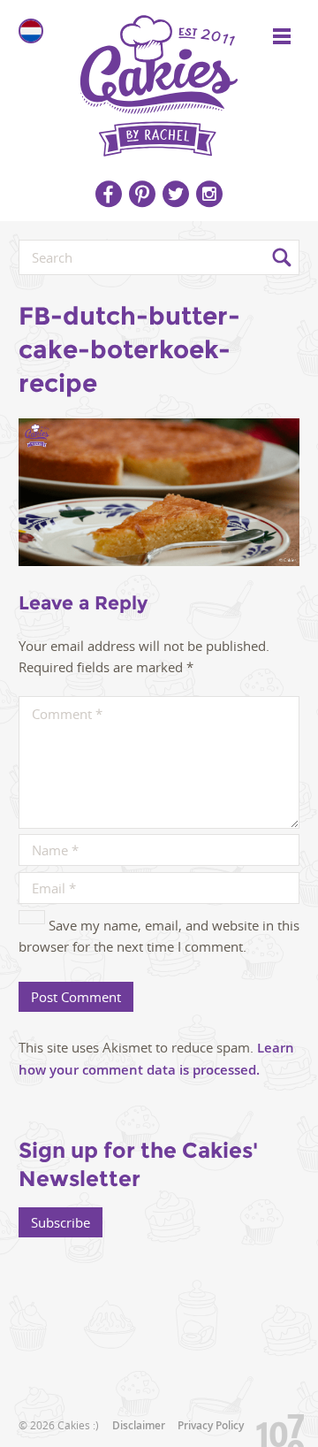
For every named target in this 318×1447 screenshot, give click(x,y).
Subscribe (60, 1222)
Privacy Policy (211, 1425)
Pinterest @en (142, 194)
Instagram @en (209, 194)
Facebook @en (109, 194)
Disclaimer (138, 1425)
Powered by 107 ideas (274, 1427)
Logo (159, 79)
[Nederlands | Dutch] (31, 31)
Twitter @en (176, 194)
